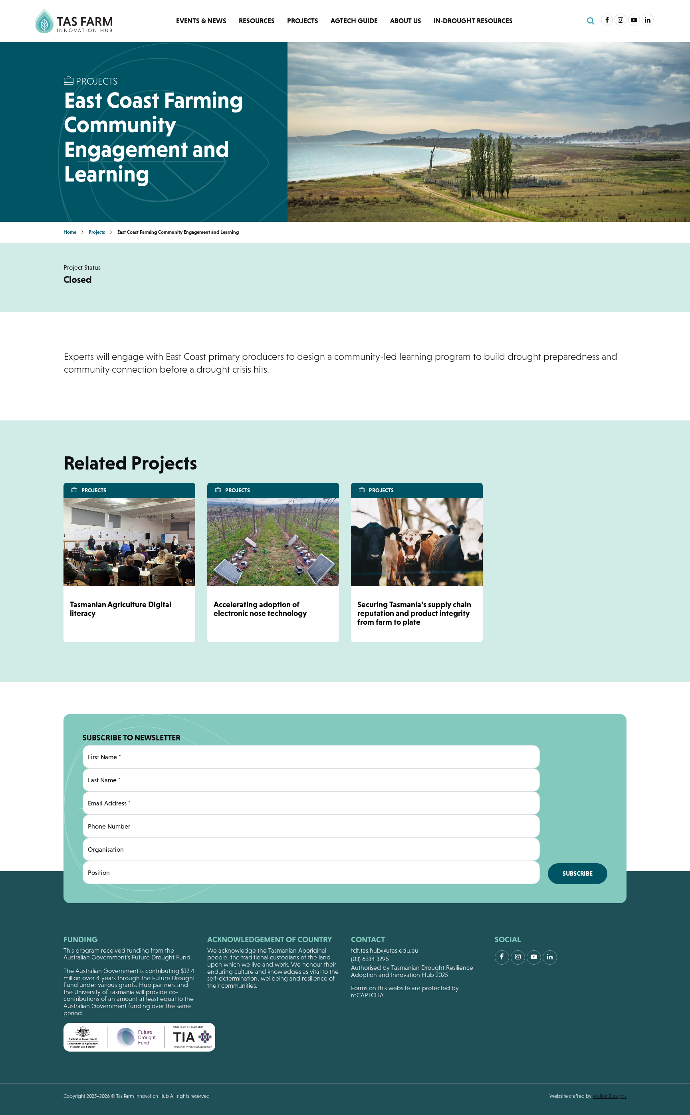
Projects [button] (302, 21)
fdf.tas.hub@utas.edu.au (384, 950)
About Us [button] (405, 21)
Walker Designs (610, 1096)
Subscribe (578, 873)
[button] (591, 21)
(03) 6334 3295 (370, 958)
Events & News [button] (201, 21)
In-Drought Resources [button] (473, 21)
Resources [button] (257, 21)
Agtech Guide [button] (354, 21)
